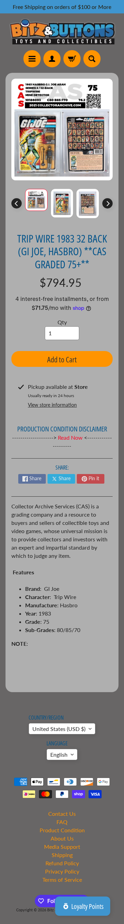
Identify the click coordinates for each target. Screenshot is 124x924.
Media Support (62, 846)
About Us (62, 838)
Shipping (62, 855)
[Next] (107, 203)
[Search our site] (92, 58)
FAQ (62, 822)
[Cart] (72, 58)
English (59, 754)
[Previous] (16, 203)
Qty (62, 322)
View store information (52, 405)
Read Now (71, 437)
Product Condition (62, 830)
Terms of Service (62, 879)
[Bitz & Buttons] (62, 32)
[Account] (52, 58)
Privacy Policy (62, 871)
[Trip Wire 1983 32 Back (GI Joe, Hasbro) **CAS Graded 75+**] (36, 200)
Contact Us (62, 813)
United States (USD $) (58, 728)
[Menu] (32, 58)
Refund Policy (62, 863)
